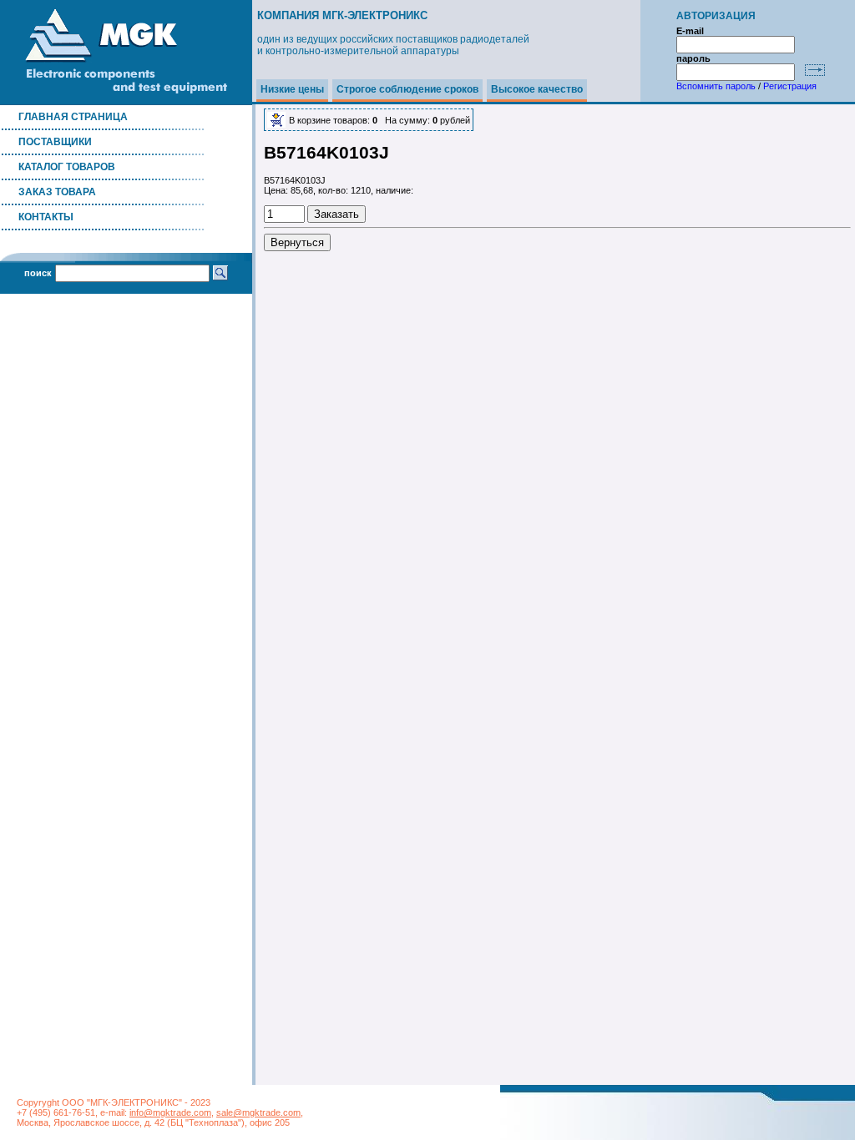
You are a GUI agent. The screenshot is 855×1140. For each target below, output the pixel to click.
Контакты (45, 217)
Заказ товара (57, 192)
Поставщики (55, 142)
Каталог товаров (66, 167)
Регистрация (790, 86)
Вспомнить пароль (716, 86)
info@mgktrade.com (170, 1112)
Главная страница (73, 117)
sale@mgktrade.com (258, 1112)
